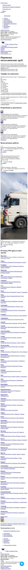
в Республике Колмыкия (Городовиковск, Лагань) (13, 262)
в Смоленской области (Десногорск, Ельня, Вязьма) (14, 315)
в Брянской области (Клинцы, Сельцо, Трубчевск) (13, 498)
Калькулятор (7, 26)
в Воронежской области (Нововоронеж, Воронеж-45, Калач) (11, 473)
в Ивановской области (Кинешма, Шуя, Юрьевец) (13, 463)
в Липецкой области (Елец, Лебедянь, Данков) (12, 414)
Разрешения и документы (10, 23)
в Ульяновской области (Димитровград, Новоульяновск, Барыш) (11, 282)
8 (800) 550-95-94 (5, 30)
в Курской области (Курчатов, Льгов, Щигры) (12, 418)
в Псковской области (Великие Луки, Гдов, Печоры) (14, 351)
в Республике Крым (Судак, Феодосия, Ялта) (12, 319)
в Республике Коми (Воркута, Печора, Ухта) (12, 306)
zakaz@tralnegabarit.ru (6, 39)
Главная (6, 18)
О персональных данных (10, 545)
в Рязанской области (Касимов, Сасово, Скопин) (13, 342)
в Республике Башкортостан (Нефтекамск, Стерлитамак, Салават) (11, 277)
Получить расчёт (5, 104)
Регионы (6, 25)
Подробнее (3, 119)
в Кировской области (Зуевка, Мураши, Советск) (13, 436)
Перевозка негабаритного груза (12, 531)
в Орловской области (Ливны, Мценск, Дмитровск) (14, 376)
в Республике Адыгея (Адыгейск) (9, 410)
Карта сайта (7, 542)
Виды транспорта (8, 22)
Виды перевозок (8, 21)
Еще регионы (4, 516)
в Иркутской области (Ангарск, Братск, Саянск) (13, 454)
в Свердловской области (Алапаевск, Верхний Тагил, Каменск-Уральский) (12, 468)
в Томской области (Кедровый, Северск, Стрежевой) (14, 292)
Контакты (6, 27)
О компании (7, 19)
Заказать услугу (5, 68)
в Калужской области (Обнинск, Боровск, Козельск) (14, 440)
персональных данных (21, 103)
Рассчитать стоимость (6, 525)
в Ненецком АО (5, 396)
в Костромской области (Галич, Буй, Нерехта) (12, 432)
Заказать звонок (14, 47)
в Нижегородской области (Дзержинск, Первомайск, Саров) (11, 391)
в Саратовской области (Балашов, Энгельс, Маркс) (13, 323)
